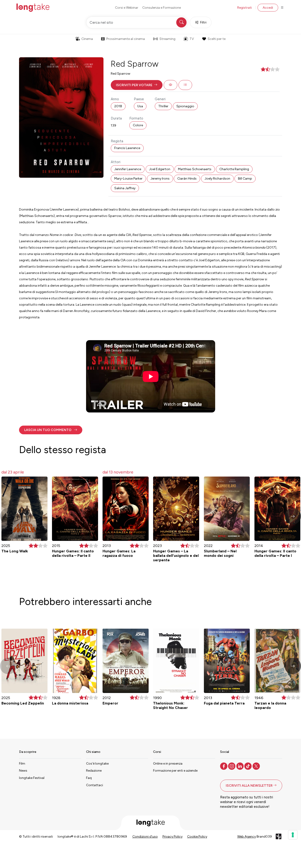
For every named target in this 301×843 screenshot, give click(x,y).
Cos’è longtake (97, 764)
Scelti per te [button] (217, 39)
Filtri (203, 22)
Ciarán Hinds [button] (187, 179)
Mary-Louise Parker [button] (128, 179)
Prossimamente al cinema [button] (125, 39)
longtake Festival (31, 778)
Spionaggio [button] (185, 106)
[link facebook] (224, 766)
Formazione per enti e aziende (175, 771)
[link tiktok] (248, 766)
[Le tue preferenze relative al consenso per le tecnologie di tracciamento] (292, 834)
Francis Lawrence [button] (127, 148)
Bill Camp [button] (245, 179)
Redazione (94, 771)
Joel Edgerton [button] (159, 169)
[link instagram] (232, 766)
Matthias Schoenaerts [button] (194, 169)
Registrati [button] (244, 8)
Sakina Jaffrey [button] (124, 188)
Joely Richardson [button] (217, 179)
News (23, 771)
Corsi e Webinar (126, 8)
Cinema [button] (87, 39)
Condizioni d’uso (145, 837)
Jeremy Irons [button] (160, 179)
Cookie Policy (197, 837)
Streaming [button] (167, 39)
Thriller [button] (163, 106)
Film (22, 764)
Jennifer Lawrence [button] (127, 169)
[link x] (257, 766)
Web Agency (246, 837)
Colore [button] (138, 125)
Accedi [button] (268, 8)
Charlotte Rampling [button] (234, 169)
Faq (89, 778)
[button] (136, 85)
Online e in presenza (167, 764)
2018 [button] (118, 106)
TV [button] (192, 39)
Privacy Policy (172, 837)
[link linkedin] (240, 766)
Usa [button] (140, 106)
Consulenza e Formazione (161, 8)
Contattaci (94, 785)
